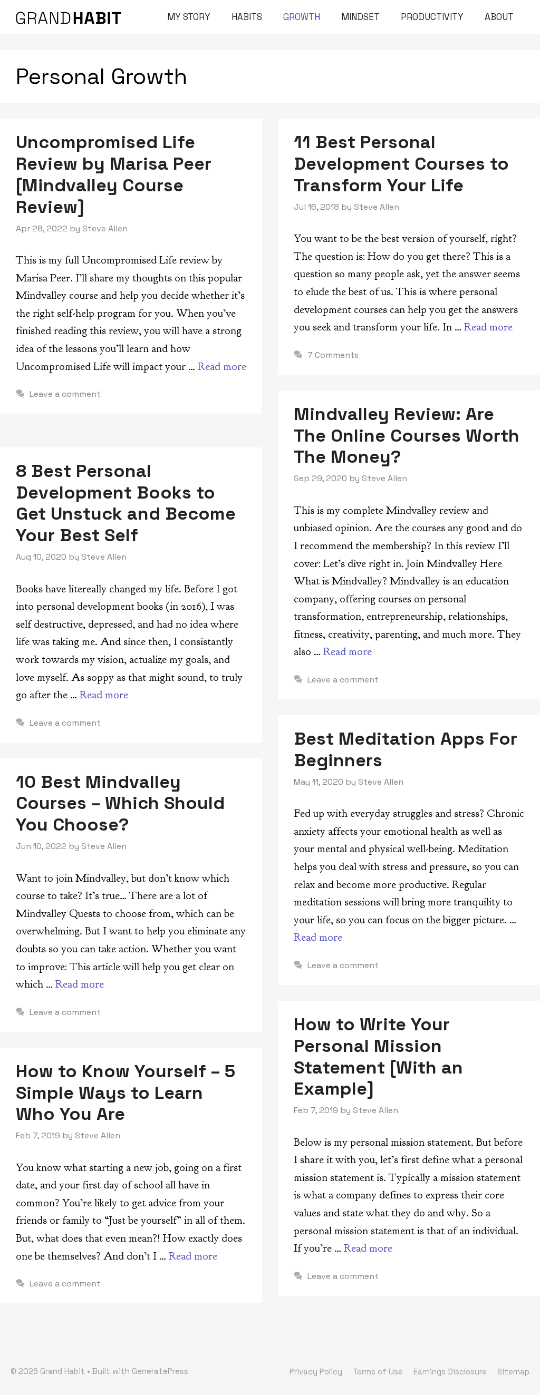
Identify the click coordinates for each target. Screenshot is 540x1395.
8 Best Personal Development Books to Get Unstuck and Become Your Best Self (126, 503)
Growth (301, 17)
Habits (247, 17)
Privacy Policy (316, 1372)
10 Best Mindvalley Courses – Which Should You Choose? (120, 803)
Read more (222, 366)
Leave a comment (65, 393)
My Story (188, 17)
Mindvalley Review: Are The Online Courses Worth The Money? (406, 436)
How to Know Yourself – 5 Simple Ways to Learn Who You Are (125, 1093)
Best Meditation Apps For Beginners (405, 749)
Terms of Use (378, 1372)
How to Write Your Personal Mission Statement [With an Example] (378, 1056)
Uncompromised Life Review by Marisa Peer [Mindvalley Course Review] (113, 174)
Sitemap (513, 1372)
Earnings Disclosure (450, 1372)
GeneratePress (160, 1371)
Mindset (360, 17)
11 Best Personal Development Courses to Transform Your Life (401, 164)
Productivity (432, 17)
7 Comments (333, 354)
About (499, 17)
